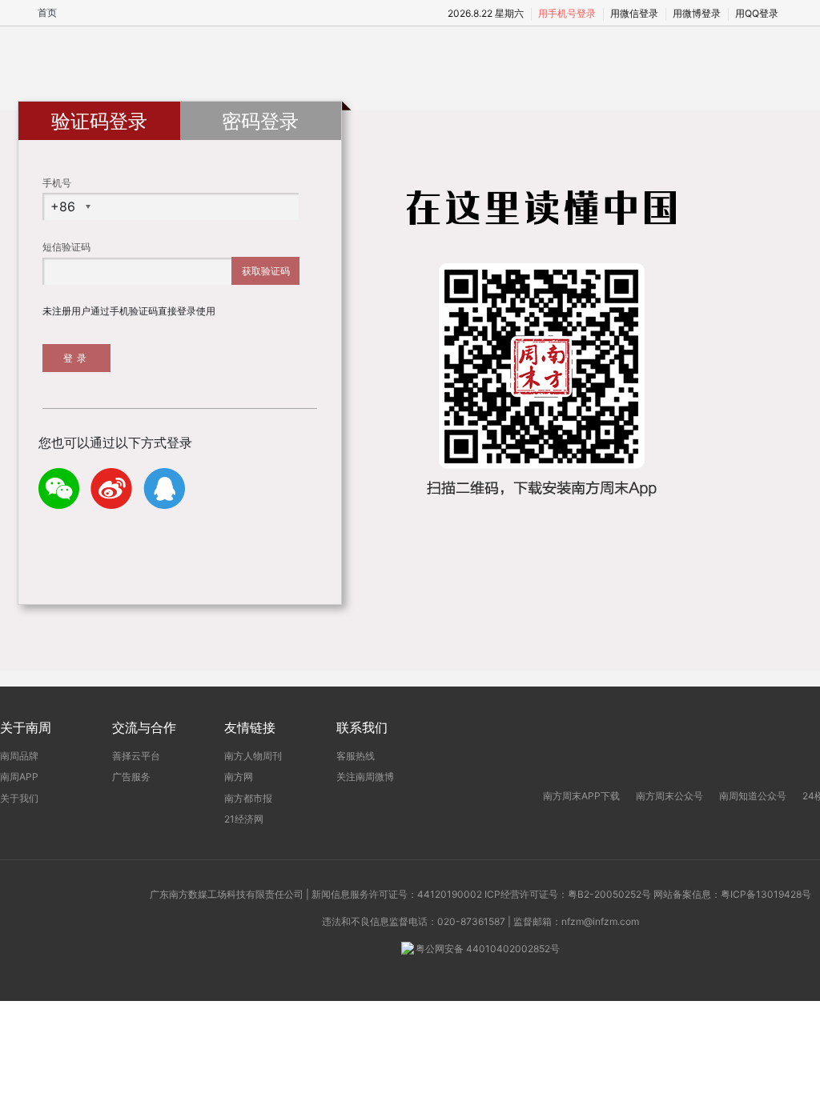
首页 (47, 12)
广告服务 (131, 777)
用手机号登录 (567, 13)
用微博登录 (697, 13)
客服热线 (355, 756)
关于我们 (19, 798)
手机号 (56, 183)
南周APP (19, 777)
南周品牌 (19, 756)
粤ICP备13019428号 (766, 894)
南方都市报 (248, 798)
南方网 (238, 777)
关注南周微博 (365, 777)
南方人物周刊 (253, 756)
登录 (76, 358)
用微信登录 (634, 13)
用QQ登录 (756, 13)
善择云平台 (136, 756)
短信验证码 (66, 247)
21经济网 (243, 819)
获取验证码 (266, 271)
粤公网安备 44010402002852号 (488, 949)
